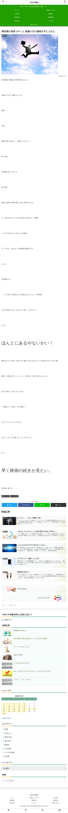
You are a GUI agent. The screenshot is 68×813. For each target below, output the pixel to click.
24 (9, 711)
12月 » (9, 718)
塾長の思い (6, 496)
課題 (6, 729)
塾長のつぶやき (34, 797)
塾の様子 (12, 803)
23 (4, 711)
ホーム (12, 797)
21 (29, 708)
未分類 (7, 756)
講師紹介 (12, 800)
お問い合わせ (55, 803)
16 (4, 708)
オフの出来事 (15, 496)
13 (24, 706)
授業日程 (34, 800)
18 (14, 708)
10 (9, 706)
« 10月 (3, 718)
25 (14, 711)
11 (14, 706)
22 (34, 708)
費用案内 (55, 800)
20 (24, 708)
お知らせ (8, 733)
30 (4, 713)
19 (19, 708)
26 (19, 711)
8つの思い (56, 797)
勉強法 (7, 745)
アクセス (34, 803)
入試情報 (8, 748)
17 (9, 708)
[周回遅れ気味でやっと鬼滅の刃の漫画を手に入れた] (41, 454)
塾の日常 (8, 741)
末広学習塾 (34, 2)
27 (24, 711)
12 (19, 706)
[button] (58, 505)
